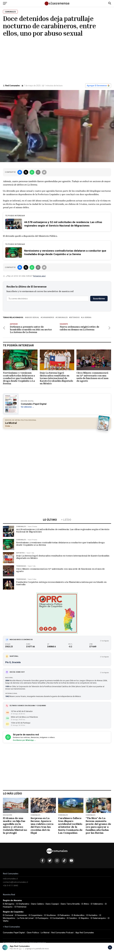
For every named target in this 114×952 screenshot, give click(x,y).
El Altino (85, 904)
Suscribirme (99, 298)
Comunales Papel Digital (14, 932)
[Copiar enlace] (44, 172)
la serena (86, 317)
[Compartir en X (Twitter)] (25, 172)
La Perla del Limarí (25, 918)
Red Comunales (12, 86)
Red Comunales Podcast (62, 932)
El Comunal (8, 915)
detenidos (75, 317)
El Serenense (21, 915)
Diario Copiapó (52, 904)
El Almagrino (8, 904)
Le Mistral (45, 932)
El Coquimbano (35, 915)
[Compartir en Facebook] (19, 172)
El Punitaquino (42, 918)
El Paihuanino (64, 915)
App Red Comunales (84, 932)
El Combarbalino (57, 918)
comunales (62, 317)
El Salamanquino (98, 918)
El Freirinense (20, 907)
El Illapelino (84, 918)
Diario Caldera (37, 904)
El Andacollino (78, 915)
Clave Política (33, 932)
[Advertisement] (57, 59)
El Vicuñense (50, 915)
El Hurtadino (91, 915)
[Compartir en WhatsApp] (32, 172)
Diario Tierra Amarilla (70, 904)
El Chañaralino (22, 904)
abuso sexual (32, 317)
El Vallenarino (97, 904)
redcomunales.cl (10, 879)
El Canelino (72, 918)
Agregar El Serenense (97, 85)
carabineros (48, 317)
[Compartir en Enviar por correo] (38, 172)
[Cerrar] (110, 947)
